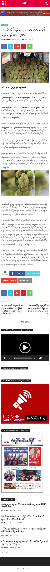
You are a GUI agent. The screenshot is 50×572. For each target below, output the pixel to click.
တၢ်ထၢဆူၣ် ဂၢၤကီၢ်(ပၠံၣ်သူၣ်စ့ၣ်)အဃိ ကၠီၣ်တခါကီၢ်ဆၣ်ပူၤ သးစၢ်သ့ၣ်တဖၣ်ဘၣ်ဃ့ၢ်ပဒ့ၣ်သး (24, 542)
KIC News (6, 39)
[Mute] (40, 358)
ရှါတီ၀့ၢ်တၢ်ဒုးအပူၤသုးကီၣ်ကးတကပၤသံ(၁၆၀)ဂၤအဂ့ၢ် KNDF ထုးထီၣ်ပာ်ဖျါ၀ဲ (23, 505)
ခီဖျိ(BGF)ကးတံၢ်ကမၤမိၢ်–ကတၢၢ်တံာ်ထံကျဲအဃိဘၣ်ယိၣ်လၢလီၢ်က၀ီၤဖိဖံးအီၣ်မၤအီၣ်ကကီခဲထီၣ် (24, 530)
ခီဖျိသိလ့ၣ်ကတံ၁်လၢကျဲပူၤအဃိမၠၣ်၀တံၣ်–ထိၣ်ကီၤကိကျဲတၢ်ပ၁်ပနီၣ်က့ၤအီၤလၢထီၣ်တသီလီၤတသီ (24, 518)
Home (3, 22)
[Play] (5, 358)
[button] (46, 4)
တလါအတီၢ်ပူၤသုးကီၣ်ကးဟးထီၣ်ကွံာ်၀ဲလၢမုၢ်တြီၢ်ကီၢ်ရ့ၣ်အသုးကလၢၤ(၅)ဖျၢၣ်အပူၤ (38, 309)
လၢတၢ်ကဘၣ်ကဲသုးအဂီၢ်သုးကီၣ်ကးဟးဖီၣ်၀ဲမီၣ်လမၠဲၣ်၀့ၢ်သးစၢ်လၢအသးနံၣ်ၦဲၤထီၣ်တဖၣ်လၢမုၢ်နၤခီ (12, 309)
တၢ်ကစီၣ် (9, 22)
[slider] (23, 358)
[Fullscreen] (45, 358)
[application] (25, 347)
